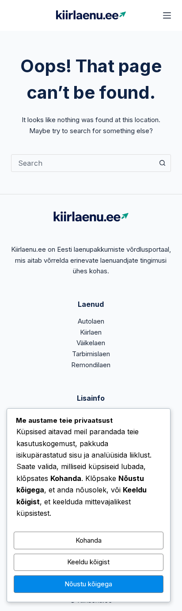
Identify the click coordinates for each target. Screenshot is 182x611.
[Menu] (167, 15)
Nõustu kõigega (88, 584)
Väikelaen (90, 343)
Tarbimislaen (91, 354)
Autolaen (91, 321)
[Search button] (162, 163)
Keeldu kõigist (88, 562)
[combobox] (82, 163)
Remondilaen (90, 365)
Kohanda (89, 540)
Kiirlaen (91, 332)
